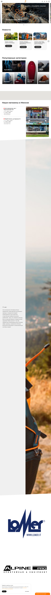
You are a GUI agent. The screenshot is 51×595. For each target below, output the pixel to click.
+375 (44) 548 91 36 (7, 122)
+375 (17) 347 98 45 (7, 114)
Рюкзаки (7, 81)
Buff (17, 81)
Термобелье (8, 69)
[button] (42, 1)
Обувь (41, 69)
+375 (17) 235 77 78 (7, 123)
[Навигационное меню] (1, 1)
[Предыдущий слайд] (2, 13)
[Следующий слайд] (49, 13)
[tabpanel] (37, 114)
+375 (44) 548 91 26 (7, 113)
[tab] (13, 111)
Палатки (42, 81)
